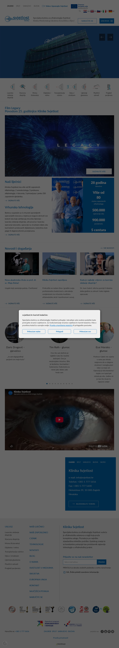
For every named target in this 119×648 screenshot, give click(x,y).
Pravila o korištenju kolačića (61, 325)
